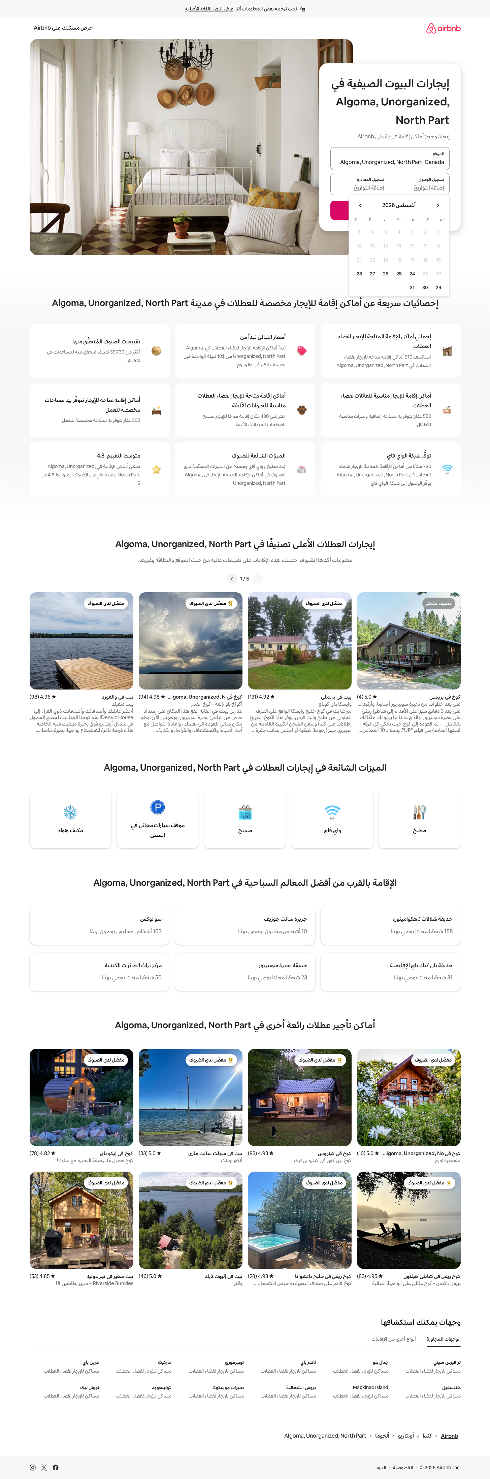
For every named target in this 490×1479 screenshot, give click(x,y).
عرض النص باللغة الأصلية (209, 9)
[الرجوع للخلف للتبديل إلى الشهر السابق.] (438, 205)
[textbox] (419, 188)
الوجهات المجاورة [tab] (444, 1339)
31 (412, 287)
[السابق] (258, 578)
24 (412, 274)
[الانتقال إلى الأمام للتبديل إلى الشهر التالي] (360, 205)
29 (438, 287)
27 (372, 274)
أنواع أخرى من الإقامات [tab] (393, 1339)
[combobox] (390, 163)
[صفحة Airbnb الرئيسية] (443, 28)
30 (425, 287)
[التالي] (232, 578)
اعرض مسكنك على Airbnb (64, 27)
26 (385, 274)
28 (359, 274)
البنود (380, 1468)
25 (399, 274)
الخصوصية (403, 1468)
